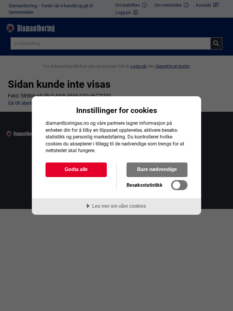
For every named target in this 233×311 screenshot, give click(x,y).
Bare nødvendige (157, 169)
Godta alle (76, 169)
